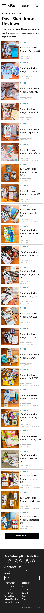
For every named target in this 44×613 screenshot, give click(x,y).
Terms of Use (9, 596)
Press (24, 599)
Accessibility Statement (13, 602)
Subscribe (25, 590)
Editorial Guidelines (11, 599)
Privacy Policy (9, 590)
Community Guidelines (12, 587)
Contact (25, 593)
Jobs (24, 596)
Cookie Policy (9, 593)
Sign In (25, 5)
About (24, 587)
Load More (22, 536)
